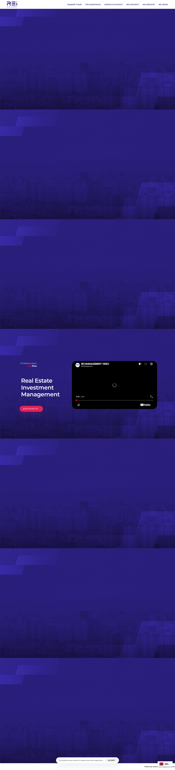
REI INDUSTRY (149, 4)
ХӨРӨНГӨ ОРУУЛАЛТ (113, 4)
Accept (111, 760)
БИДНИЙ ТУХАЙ (74, 4)
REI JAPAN (163, 4)
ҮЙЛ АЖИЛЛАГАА (93, 4)
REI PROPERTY (132, 4)
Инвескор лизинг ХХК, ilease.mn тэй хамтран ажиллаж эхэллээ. (149, 766)
